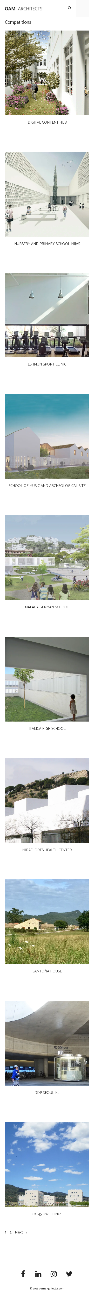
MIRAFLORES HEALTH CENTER (47, 850)
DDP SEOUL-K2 (47, 1092)
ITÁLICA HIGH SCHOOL (47, 728)
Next (21, 1232)
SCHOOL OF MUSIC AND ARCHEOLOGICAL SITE (47, 486)
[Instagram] (53, 1275)
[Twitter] (69, 1275)
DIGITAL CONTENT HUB (47, 122)
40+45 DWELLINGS (47, 1214)
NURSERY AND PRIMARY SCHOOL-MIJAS (47, 244)
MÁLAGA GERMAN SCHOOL (47, 607)
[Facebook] (23, 1275)
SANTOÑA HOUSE (47, 971)
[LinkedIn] (38, 1275)
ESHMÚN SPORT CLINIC (47, 364)
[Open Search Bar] (69, 8)
